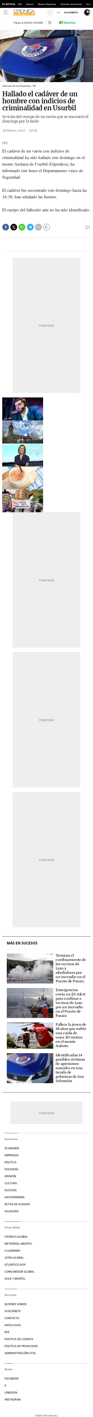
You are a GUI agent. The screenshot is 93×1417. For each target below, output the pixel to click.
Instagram (13, 1399)
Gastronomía (15, 1197)
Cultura (11, 1183)
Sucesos (11, 1190)
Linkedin (11, 1392)
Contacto (12, 1318)
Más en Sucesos (22, 943)
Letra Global (14, 1258)
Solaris (29, 4)
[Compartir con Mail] (38, 227)
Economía (12, 1148)
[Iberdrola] (67, 22)
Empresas (12, 1155)
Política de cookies (19, 1339)
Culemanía (12, 1251)
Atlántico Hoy (15, 1265)
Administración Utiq (20, 1353)
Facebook (12, 1378)
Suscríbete (13, 1311)
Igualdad (12, 1211)
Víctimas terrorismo (71, 4)
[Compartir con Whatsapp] (22, 227)
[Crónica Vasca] (29, 12)
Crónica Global (16, 1237)
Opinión (10, 1176)
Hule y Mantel (15, 1279)
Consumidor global (19, 1272)
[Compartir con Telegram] (30, 227)
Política (10, 1162)
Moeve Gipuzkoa (47, 4)
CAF (20, 4)
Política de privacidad (21, 1346)
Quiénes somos (16, 1304)
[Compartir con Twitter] (13, 227)
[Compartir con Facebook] (5, 227)
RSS (7, 1332)
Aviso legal (13, 1325)
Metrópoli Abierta (18, 1244)
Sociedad (11, 1169)
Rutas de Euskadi (17, 1204)
